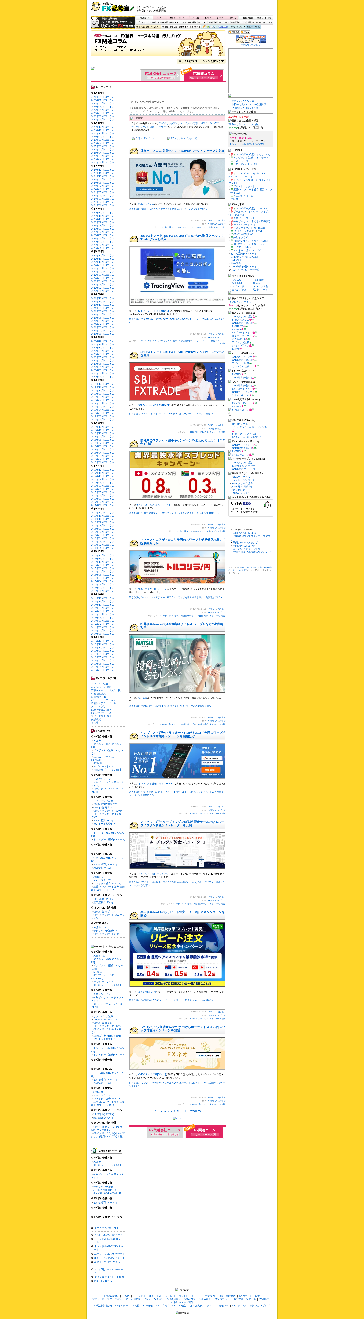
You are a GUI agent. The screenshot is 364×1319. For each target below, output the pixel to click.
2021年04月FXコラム (102, 324)
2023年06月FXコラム (102, 232)
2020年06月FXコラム (102, 360)
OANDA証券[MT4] (242, 424)
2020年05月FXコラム (102, 363)
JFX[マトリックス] (243, 186)
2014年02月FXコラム (102, 630)
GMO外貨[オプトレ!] (104, 911)
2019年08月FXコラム (102, 396)
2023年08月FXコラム (102, 225)
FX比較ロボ (222, 27)
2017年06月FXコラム (102, 489)
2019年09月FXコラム (102, 393)
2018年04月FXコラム (102, 452)
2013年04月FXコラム (102, 666)
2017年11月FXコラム (102, 473)
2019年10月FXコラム (102, 390)
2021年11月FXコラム (102, 301)
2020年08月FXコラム (102, 354)
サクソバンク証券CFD (105, 930)
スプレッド (140, 22)
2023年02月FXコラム (102, 244)
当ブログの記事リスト (106, 1228)
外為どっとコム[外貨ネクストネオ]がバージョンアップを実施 (182, 150)
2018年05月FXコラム (102, 449)
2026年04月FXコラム (102, 109)
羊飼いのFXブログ (253, 27)
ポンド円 (208, 17)
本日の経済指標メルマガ (246, 549)
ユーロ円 (196, 17)
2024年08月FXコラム (102, 182)
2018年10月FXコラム (102, 433)
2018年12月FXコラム (102, 426)
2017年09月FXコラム (102, 479)
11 (186, 1111)
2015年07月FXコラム (102, 571)
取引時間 (237, 283)
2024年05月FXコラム (102, 192)
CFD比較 (173, 27)
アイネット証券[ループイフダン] (154, 874)
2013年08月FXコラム (102, 654)
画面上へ (221, 220)
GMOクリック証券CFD (106, 933)
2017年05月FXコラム (102, 492)
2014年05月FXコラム (102, 620)
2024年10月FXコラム (102, 176)
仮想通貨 (96, 719)
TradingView (162, 126)
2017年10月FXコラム (102, 476)
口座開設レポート (101, 696)
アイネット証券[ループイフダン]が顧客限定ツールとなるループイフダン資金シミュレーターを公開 (182, 823)
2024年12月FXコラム (102, 169)
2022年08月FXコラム (102, 268)
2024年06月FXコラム (102, 189)
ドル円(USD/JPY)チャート (108, 1234)
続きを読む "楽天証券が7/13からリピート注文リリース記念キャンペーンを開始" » (171, 1000)
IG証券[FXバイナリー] (244, 465)
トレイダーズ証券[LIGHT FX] (252, 208)
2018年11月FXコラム (102, 430)
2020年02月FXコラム (102, 373)
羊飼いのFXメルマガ (242, 100)
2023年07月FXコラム (102, 228)
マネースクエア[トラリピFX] (152, 589)
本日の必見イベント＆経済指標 (248, 104)
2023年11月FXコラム (102, 215)
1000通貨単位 (191, 22)
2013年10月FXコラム (102, 647)
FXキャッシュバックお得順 (243, 124)
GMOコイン (237, 260)
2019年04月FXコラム (102, 409)
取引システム (260, 289)
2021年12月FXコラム (102, 298)
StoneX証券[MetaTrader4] (107, 1035)
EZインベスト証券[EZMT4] (247, 436)
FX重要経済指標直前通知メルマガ (251, 552)
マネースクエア (102, 880)
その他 (94, 722)
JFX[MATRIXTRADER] (105, 804)
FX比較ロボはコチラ (239, 302)
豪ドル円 (220, 17)
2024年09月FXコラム (102, 179)
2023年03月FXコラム (102, 241)
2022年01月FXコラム (102, 291)
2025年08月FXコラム (102, 139)
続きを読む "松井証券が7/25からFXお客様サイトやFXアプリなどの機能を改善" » (170, 706)
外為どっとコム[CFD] (245, 218)
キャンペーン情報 (101, 687)
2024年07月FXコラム (102, 185)
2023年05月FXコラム (102, 235)
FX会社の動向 (98, 693)
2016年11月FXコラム (102, 515)
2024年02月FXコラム (102, 202)
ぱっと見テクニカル (208, 27)
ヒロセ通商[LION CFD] (243, 253)
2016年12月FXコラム (102, 512)
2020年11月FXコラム (102, 344)
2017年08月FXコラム (102, 482)
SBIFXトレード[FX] (244, 224)
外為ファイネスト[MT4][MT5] (249, 227)
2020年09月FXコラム (102, 350)
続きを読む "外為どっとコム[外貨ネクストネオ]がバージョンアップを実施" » (168, 209)
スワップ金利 (151, 22)
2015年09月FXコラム (102, 565)
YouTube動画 (209, 341)
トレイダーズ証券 (189, 123)
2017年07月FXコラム (102, 485)
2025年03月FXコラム (102, 156)
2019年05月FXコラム (102, 406)
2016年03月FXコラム (102, 541)
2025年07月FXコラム (102, 143)
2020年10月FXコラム (102, 347)
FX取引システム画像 (264, 22)
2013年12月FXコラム (102, 641)
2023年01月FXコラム (102, 248)
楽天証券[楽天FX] (103, 902)
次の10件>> (196, 1111)
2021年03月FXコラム (102, 327)
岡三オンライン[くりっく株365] (250, 240)
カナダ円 (232, 17)
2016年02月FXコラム (102, 544)
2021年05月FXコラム (102, 320)
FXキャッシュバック (237, 27)
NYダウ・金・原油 (264, 17)
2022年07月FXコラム (102, 271)
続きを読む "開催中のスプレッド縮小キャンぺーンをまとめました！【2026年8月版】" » (174, 513)
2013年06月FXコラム (102, 660)
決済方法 (237, 280)
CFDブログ (183, 27)
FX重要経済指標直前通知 (245, 108)
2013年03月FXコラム (102, 670)
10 (181, 1111)
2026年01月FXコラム (102, 119)
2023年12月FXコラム (102, 212)
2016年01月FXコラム (102, 548)
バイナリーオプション (103, 700)
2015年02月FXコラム (102, 587)
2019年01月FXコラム (102, 419)
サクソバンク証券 (103, 801)
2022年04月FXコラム (102, 281)
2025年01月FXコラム (102, 162)
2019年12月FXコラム (102, 384)
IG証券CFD (99, 927)
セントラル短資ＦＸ (104, 823)
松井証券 (98, 877)
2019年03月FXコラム (102, 413)
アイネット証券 (240, 342)
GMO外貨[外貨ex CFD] (243, 266)
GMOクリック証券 (168, 123)
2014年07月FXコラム (102, 614)
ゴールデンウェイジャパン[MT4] (250, 427)
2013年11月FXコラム (102, 644)
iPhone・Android (177, 22)
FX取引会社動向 (142, 27)
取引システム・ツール (103, 703)
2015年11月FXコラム (102, 558)
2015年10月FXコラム (102, 561)
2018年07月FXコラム (102, 443)
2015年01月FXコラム (102, 590)
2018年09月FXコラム (102, 436)
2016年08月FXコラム (102, 525)
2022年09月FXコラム (102, 265)
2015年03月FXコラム (102, 584)
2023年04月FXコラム (102, 238)
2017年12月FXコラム (102, 469)
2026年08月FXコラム (102, 97)
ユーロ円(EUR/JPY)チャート (109, 1253)
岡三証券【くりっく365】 (107, 769)
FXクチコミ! (239, 1305)
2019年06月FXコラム (102, 403)
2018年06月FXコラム (102, 446)
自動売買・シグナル (238, 22)
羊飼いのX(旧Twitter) (244, 532)
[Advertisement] (227, 8)
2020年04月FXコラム (102, 367)
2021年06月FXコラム (102, 317)
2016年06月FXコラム (102, 531)
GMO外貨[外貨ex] (103, 807)
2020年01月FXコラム (102, 376)
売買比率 (250, 22)
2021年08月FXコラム (102, 311)
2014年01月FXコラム (102, 633)
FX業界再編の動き (101, 709)
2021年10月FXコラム (102, 304)
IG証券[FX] (99, 740)
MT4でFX (203, 22)
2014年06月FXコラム (102, 617)
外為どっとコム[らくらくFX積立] (251, 221)
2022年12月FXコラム (102, 255)
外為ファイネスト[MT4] (245, 433)
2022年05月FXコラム (102, 278)
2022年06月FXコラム (102, 274)
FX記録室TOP (144, 17)
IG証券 (97, 1161)
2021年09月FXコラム (102, 308)
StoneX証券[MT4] (103, 820)
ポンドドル (183, 17)
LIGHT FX (237, 326)
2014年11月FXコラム (102, 601)
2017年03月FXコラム (102, 498)
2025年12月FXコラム (102, 127)
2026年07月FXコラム (102, 100)
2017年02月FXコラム (102, 502)
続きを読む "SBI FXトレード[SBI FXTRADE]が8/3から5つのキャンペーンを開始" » (171, 413)
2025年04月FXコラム (102, 152)
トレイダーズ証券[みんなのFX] (246, 144)
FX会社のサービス (101, 713)
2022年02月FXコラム (102, 287)
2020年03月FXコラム (102, 370)
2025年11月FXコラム (102, 130)
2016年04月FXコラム (102, 538)
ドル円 (159, 17)
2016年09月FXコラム (102, 522)
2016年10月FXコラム (102, 519)
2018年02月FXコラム (102, 459)
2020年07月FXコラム (102, 357)
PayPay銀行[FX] (102, 867)
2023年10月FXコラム (102, 219)
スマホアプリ (98, 706)
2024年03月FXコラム (102, 198)
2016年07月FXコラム (102, 528)
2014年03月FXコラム (102, 627)
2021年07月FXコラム (102, 314)
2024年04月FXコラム (102, 195)
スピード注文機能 (101, 716)
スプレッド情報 (99, 684)
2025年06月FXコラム (102, 146)
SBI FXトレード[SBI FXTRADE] (154, 311)
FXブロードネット (103, 766)
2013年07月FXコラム (102, 657)
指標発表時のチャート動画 (109, 1276)
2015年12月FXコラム (102, 555)
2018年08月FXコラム (102, 439)
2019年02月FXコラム (102, 416)
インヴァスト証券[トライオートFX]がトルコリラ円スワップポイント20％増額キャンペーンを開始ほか (182, 734)
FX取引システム (103, 1281)
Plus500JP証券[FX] (243, 196)
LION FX (236, 329)
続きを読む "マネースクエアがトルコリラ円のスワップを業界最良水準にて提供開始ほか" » (175, 597)
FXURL (211, 220)
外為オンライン (102, 779)
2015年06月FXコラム (102, 574)
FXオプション (224, 22)
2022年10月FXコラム (102, 262)
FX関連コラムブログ (158, 44)
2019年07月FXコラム (102, 400)
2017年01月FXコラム (102, 505)
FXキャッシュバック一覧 (184, 138)
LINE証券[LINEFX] (103, 899)
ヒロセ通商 (239, 489)
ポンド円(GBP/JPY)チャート (109, 1257)
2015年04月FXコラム (102, 581)
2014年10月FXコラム (102, 604)
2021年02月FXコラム (102, 330)
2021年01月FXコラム (102, 333)
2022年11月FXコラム (102, 258)
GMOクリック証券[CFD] (244, 256)
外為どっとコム (146, 203)
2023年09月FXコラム (102, 222)
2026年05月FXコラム (102, 106)
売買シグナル (239, 289)
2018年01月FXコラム (102, 462)
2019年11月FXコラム (102, 387)
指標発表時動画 (246, 17)
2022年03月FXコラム (102, 284)
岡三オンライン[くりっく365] (249, 243)
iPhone (256, 283)
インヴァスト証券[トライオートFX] (156, 783)
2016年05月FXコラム (102, 535)
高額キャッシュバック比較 (106, 690)
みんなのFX (238, 339)
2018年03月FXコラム (102, 455)
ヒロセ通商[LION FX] (105, 864)
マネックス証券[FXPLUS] (107, 883)
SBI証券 (97, 763)
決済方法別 (213, 22)
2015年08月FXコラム (102, 568)
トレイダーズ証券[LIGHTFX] (109, 839)
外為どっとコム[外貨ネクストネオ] (153, 504)
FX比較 (164, 27)
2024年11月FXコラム (102, 173)
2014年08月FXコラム (102, 611)
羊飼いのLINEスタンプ (245, 542)
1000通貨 (258, 280)
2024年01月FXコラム (102, 205)
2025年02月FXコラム (102, 159)
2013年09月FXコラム (102, 650)
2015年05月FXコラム (102, 578)
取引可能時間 (163, 22)
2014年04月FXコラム (102, 624)
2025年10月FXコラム (102, 133)
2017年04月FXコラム (102, 495)
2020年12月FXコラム (102, 341)
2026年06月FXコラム (102, 103)
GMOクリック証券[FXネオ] (108, 810)
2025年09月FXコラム (102, 136)
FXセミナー (155, 27)
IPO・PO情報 (194, 27)
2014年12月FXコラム (102, 598)
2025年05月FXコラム (102, 149)
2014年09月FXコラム (102, 608)
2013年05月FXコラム (102, 663)
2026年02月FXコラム (102, 116)
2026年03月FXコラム (102, 113)
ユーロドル (171, 17)
